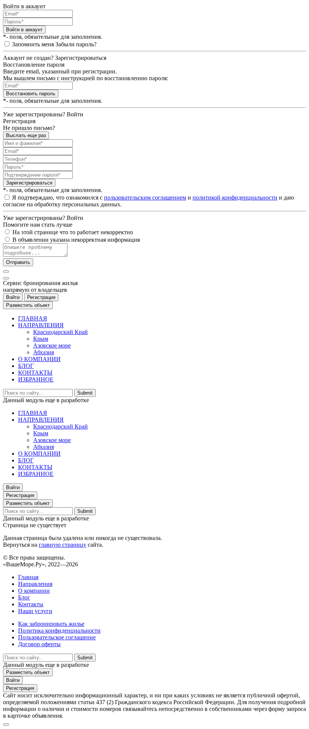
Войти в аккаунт (24, 29)
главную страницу (62, 544)
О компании (34, 590)
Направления (35, 584)
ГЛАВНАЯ (32, 318)
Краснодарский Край (60, 332)
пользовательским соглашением (145, 197)
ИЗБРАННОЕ (36, 379)
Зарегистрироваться (29, 183)
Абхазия (43, 352)
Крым (40, 339)
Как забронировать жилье (51, 624)
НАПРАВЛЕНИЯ (41, 325)
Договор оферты (39, 644)
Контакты (30, 604)
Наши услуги (35, 611)
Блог (24, 597)
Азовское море (52, 345)
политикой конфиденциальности (235, 197)
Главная (28, 577)
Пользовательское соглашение (57, 637)
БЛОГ (26, 366)
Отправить (18, 262)
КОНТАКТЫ (35, 372)
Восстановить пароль (30, 93)
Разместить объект (28, 305)
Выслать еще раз (26, 135)
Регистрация (41, 297)
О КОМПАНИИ (39, 359)
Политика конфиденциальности (59, 630)
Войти (13, 297)
